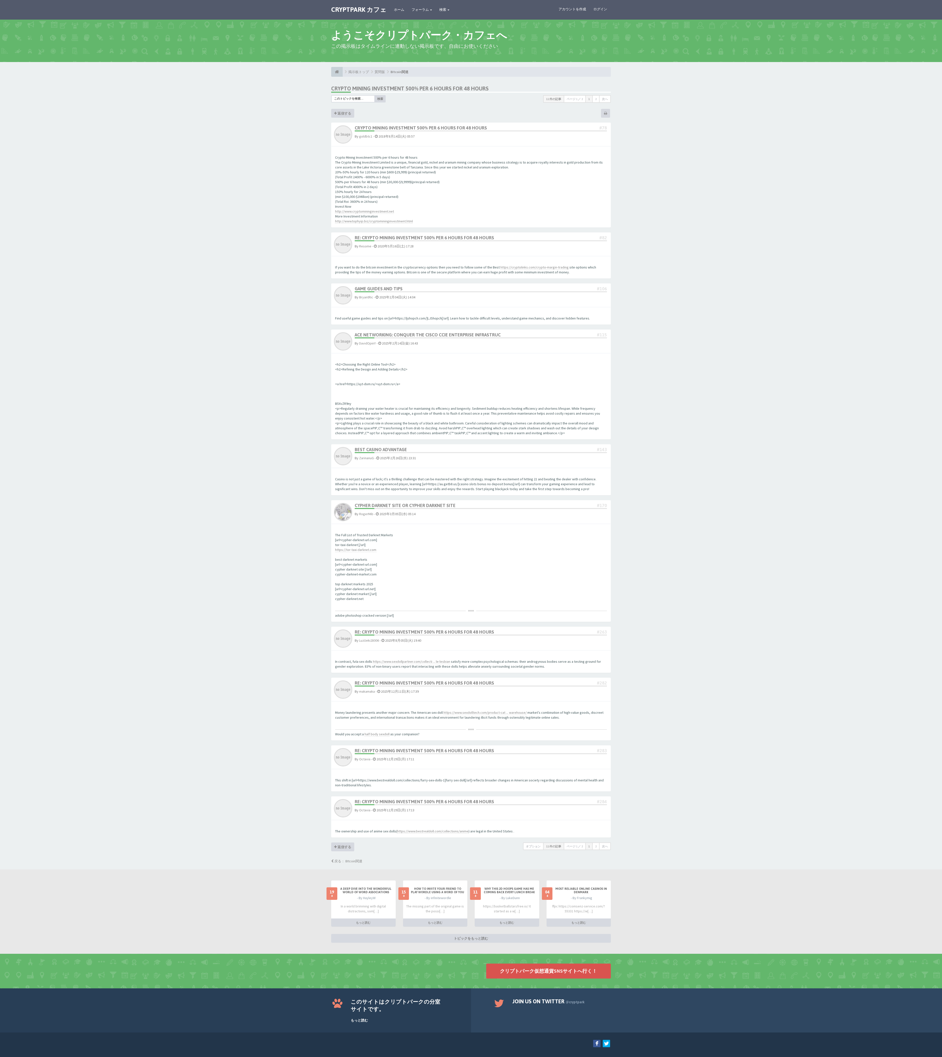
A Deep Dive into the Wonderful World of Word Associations (366, 890)
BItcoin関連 (399, 72)
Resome (365, 246)
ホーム (399, 9)
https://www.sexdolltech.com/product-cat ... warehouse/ (485, 712)
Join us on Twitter (548, 1001)
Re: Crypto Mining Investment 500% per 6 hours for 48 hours (424, 237)
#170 (602, 505)
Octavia (364, 759)
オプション (533, 846)
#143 (602, 449)
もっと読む (363, 922)
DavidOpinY (367, 343)
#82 (603, 237)
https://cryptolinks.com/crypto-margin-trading (534, 267)
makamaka (367, 691)
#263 (602, 632)
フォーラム (421, 9)
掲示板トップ (358, 72)
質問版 (380, 72)
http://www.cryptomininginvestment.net (364, 211)
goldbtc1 (365, 136)
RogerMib (366, 514)
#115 (602, 334)
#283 (602, 750)
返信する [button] (344, 113)
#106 (602, 288)
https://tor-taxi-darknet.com (355, 550)
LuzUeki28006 (369, 640)
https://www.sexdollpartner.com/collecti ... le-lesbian (411, 661)
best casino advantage (381, 449)
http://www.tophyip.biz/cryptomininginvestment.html (374, 221)
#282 (602, 683)
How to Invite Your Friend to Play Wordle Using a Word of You (437, 890)
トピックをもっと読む (471, 938)
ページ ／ (575, 99)
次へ (605, 99)
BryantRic (366, 297)
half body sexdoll (377, 734)
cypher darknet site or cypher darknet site (405, 505)
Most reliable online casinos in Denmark (581, 890)
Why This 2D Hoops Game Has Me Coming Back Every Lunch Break (509, 890)
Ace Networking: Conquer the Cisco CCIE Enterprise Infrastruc (428, 334)
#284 (602, 801)
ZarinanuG (366, 458)
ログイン (600, 9)
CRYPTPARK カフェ (359, 9)
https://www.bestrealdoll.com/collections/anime (433, 831)
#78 (603, 127)
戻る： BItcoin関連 (348, 861)
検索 (443, 9)
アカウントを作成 (572, 9)
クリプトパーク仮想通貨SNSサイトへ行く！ (548, 971)
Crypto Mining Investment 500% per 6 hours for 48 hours (410, 88)
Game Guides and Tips (379, 288)
